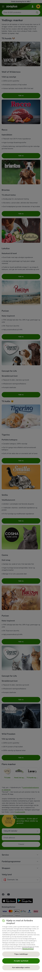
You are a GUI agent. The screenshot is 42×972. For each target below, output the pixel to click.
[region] (21, 944)
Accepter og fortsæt (21, 961)
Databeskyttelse (28, 949)
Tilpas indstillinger (21, 954)
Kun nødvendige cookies (21, 967)
